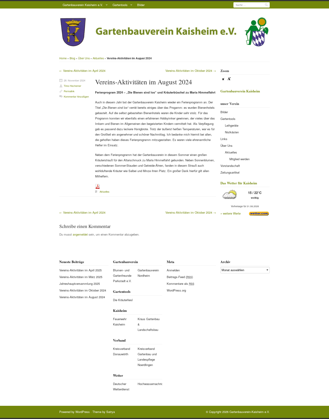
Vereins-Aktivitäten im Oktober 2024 (190, 70)
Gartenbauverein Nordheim (148, 273)
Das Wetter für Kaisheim (238, 183)
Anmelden (173, 270)
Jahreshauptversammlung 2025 (79, 283)
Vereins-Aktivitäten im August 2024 (143, 81)
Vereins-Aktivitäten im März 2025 (80, 277)
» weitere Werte (230, 213)
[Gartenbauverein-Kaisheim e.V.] (164, 32)
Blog (72, 58)
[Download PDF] (97, 186)
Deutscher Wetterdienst (121, 386)
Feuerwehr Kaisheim (119, 321)
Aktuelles (98, 58)
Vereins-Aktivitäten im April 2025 (80, 270)
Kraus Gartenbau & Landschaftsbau (149, 324)
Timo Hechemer (72, 85)
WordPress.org (176, 290)
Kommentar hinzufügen (76, 96)
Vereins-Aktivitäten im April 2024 (82, 70)
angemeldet (80, 234)
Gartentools (120, 5)
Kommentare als (180, 283)
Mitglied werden (239, 159)
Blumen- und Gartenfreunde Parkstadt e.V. (122, 275)
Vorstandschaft (230, 166)
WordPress (82, 412)
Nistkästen (232, 132)
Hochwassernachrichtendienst (149, 384)
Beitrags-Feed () (180, 277)
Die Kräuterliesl (123, 300)
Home (63, 58)
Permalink (69, 91)
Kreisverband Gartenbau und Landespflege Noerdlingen (147, 357)
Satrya (110, 412)
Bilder (141, 5)
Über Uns (84, 58)
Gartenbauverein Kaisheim (240, 91)
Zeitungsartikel (229, 172)
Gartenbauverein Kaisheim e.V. (83, 5)
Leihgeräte (231, 125)
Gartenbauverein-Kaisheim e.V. (249, 412)
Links (223, 139)
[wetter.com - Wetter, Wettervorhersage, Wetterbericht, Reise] (259, 213)
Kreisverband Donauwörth (121, 351)
